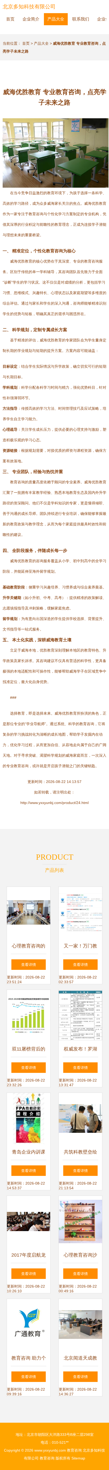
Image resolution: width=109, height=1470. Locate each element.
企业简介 (30, 19)
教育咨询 (74, 1450)
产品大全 (55, 19)
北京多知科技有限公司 (29, 6)
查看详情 (28, 964)
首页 (10, 19)
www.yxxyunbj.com (50, 1450)
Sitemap (78, 1458)
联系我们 (80, 19)
